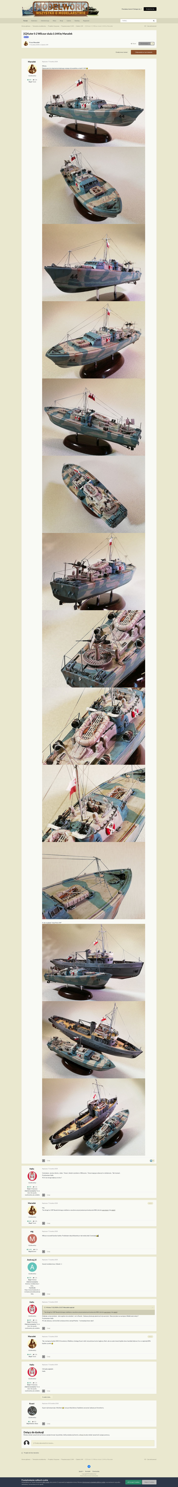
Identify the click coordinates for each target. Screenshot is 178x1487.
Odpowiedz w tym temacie (143, 52)
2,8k (35, 80)
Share (134, 43)
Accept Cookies (134, 1482)
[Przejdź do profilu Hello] (32, 1176)
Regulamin (86, 21)
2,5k (35, 1278)
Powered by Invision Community (89, 1475)
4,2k (36, 1249)
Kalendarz (34, 21)
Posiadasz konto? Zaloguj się (131, 9)
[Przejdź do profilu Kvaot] (32, 1411)
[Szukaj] (154, 20)
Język (80, 1471)
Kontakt (87, 1471)
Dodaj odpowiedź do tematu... (44, 1443)
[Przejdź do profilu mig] (32, 1238)
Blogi (61, 21)
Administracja (45, 21)
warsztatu (105, 1210)
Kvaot (31, 1403)
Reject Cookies (149, 1482)
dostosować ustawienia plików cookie (93, 1482)
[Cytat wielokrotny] (43, 1160)
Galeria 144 (44, 45)
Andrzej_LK (32, 1260)
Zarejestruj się (150, 9)
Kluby (54, 21)
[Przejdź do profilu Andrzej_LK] (32, 1267)
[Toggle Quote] (45, 1307)
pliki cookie (46, 1482)
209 (34, 1421)
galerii (113, 1210)
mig (31, 1231)
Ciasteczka (95, 1471)
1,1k (35, 1187)
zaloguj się (82, 1435)
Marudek (36, 42)
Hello (32, 1169)
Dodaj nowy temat (122, 52)
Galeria (69, 21)
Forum (25, 21)
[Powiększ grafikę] (93, 108)
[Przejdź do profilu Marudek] (26, 43)
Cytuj (48, 1160)
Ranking (77, 21)
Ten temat (146, 20)
